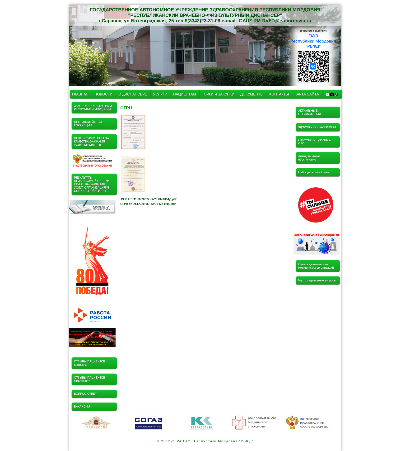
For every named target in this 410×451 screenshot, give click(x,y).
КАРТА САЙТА (307, 94)
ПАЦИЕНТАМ (184, 94)
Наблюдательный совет (314, 172)
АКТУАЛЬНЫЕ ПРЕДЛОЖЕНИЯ (309, 112)
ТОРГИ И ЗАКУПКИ (218, 94)
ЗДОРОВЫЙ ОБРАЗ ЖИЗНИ (317, 127)
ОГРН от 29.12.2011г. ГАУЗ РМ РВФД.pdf (148, 204)
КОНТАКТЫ (279, 94)
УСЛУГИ (160, 94)
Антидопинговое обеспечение (309, 158)
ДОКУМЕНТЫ (252, 94)
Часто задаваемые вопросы (317, 280)
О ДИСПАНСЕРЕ (132, 94)
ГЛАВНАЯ (80, 94)
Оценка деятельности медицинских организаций (316, 266)
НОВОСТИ (103, 94)
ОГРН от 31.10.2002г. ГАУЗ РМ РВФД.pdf (149, 199)
